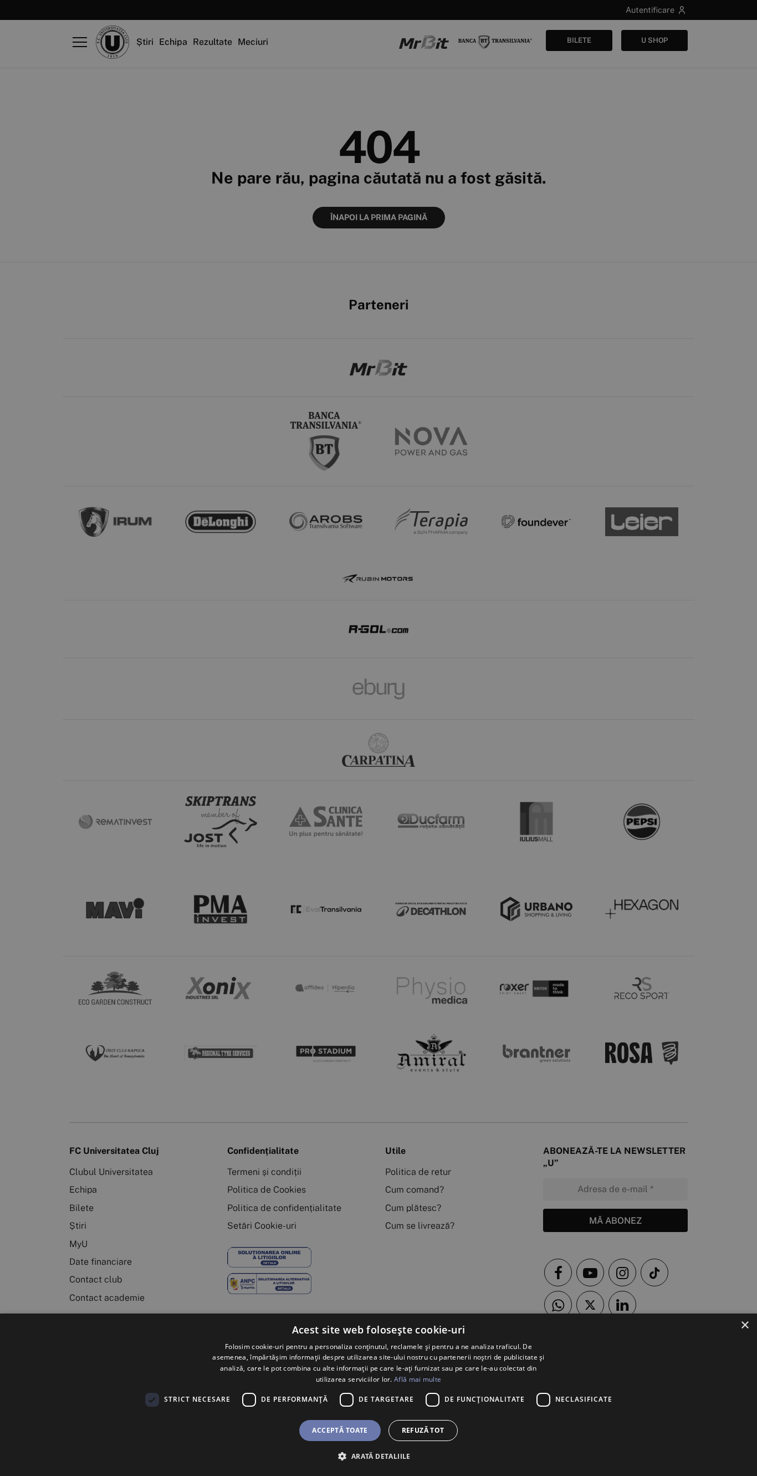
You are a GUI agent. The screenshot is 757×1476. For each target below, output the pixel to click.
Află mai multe (417, 1379)
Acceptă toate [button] (339, 1430)
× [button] (744, 1325)
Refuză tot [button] (423, 1430)
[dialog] (378, 1395)
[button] (378, 1456)
